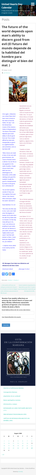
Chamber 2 (16, 280)
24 (8, 448)
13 (22, 443)
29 (31, 448)
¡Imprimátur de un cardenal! (11, 396)
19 (18, 445)
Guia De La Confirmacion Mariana (13, 388)
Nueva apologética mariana (11, 400)
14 (27, 443)
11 (13, 443)
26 (18, 448)
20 (22, 445)
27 (22, 448)
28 (27, 448)
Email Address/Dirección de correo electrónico (16, 310)
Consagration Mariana (10, 392)
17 (8, 445)
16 (4, 445)
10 (8, 443)
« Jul (3, 454)
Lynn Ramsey (6, 73)
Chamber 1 (10, 280)
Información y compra (10, 404)
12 (18, 443)
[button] (33, 3)
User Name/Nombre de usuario (11, 317)
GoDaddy (20, 471)
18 (13, 445)
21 (27, 445)
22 (31, 445)
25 (13, 448)
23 (4, 448)
